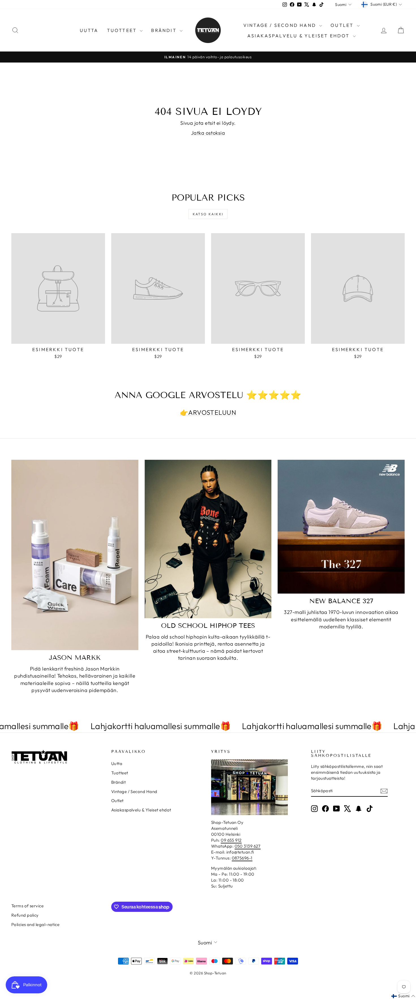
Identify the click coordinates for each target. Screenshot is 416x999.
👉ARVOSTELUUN (208, 412)
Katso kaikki (208, 214)
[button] (403, 996)
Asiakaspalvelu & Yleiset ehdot (299, 35)
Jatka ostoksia (208, 133)
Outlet (343, 25)
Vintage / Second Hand (280, 25)
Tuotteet (123, 30)
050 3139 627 (248, 846)
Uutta (89, 30)
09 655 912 (231, 840)
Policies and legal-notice (35, 924)
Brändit (164, 30)
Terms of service (27, 905)
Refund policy (25, 915)
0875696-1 (242, 858)
